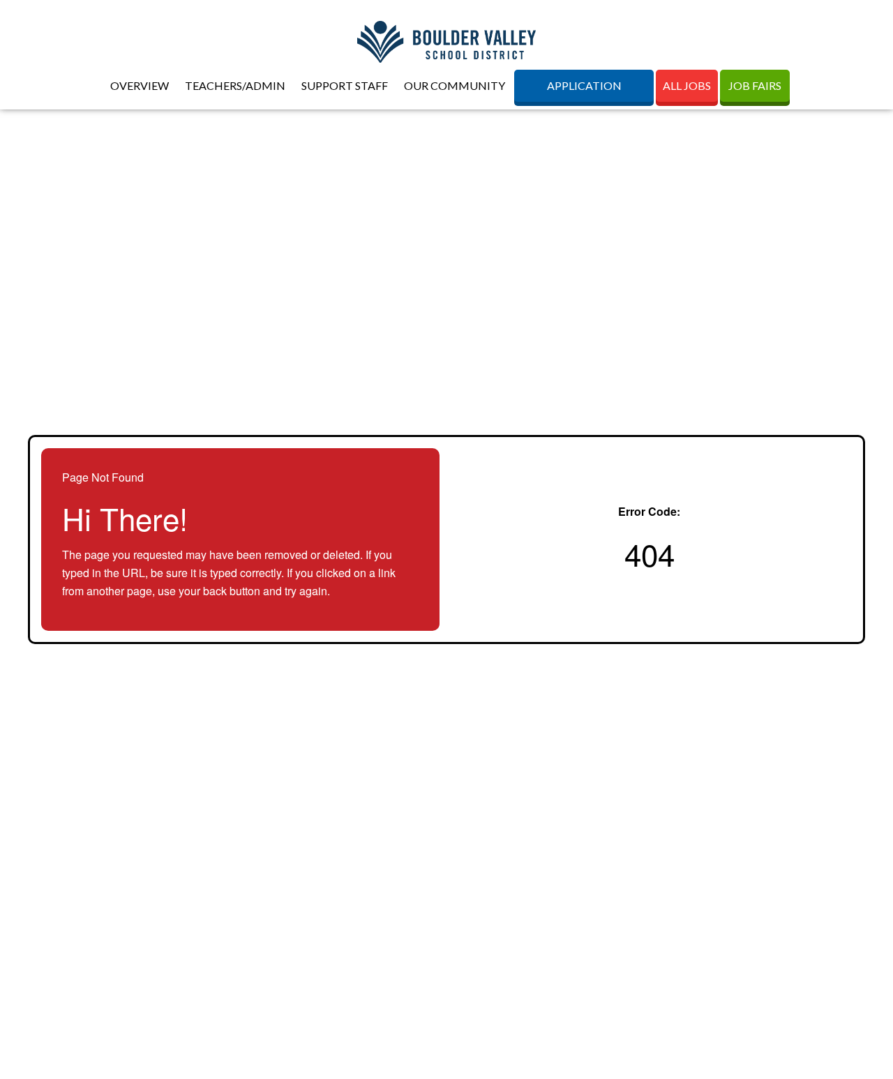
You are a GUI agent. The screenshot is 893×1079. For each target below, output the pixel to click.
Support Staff (344, 85)
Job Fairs (754, 85)
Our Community (454, 85)
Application (584, 85)
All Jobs (687, 85)
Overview (139, 85)
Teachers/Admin (235, 85)
